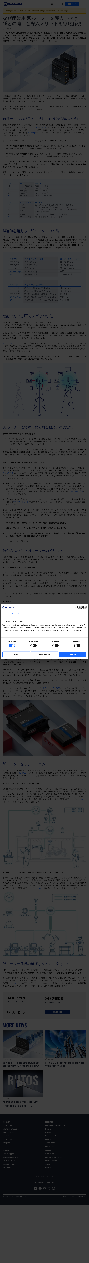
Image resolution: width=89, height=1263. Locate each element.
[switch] (33, 645)
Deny (16, 654)
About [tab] (73, 614)
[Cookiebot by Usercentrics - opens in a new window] (77, 607)
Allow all (73, 654)
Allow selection (44, 654)
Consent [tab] (15, 614)
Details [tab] (44, 614)
